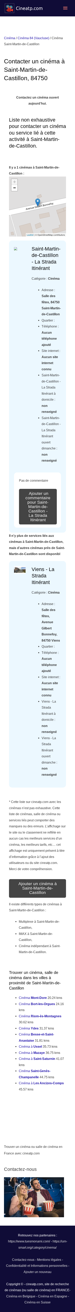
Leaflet (30, 234)
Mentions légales (49, 1259)
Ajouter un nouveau (37, 1272)
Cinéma (9, 38)
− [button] (14, 187)
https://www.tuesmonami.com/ (29, 1241)
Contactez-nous (23, 1259)
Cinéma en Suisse (37, 1302)
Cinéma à (30, 1046)
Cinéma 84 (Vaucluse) (33, 38)
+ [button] (14, 181)
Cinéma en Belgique (20, 1296)
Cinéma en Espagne (52, 1296)
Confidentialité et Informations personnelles (36, 1265)
